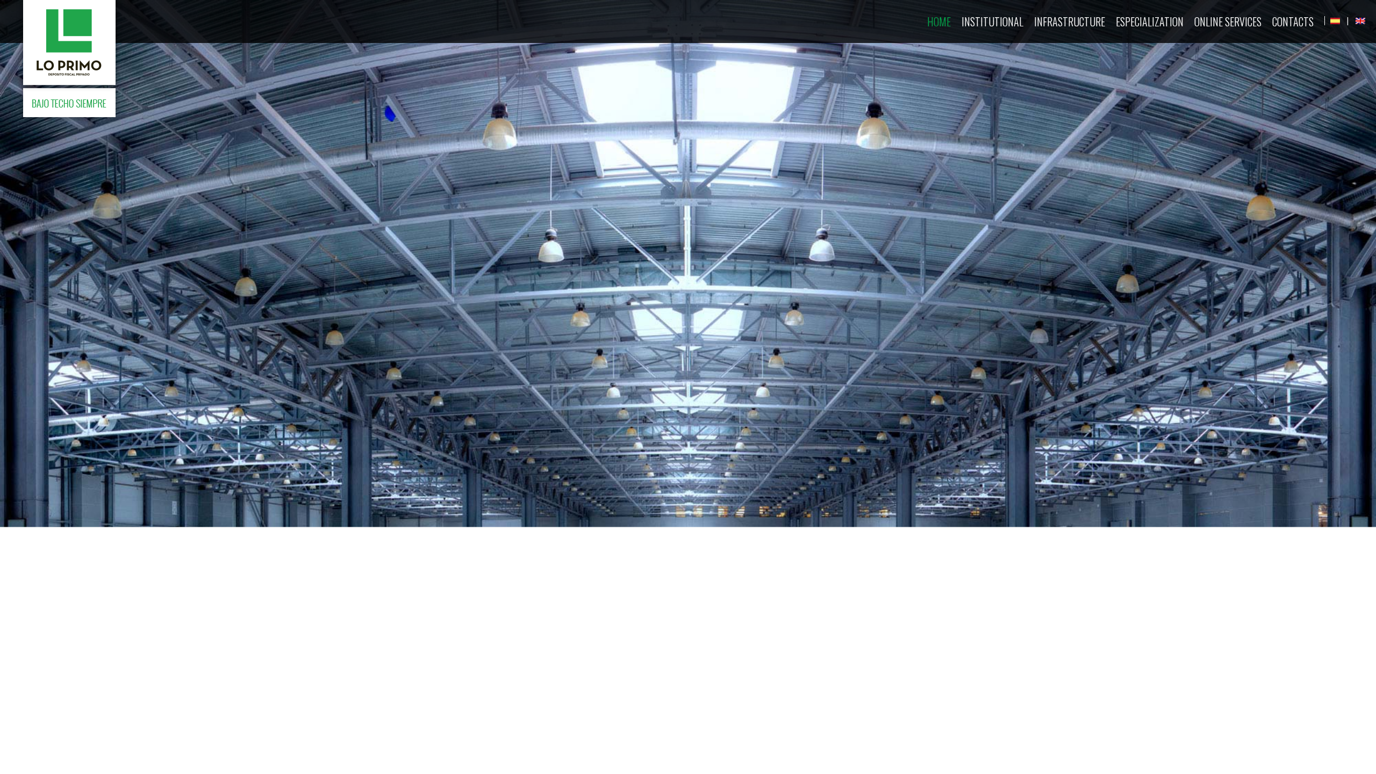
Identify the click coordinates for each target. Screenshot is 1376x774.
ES (1335, 21)
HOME (939, 21)
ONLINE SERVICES (1228, 21)
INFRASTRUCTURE (1069, 21)
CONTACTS (1293, 21)
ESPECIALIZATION (1150, 21)
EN (1360, 21)
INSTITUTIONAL (992, 21)
